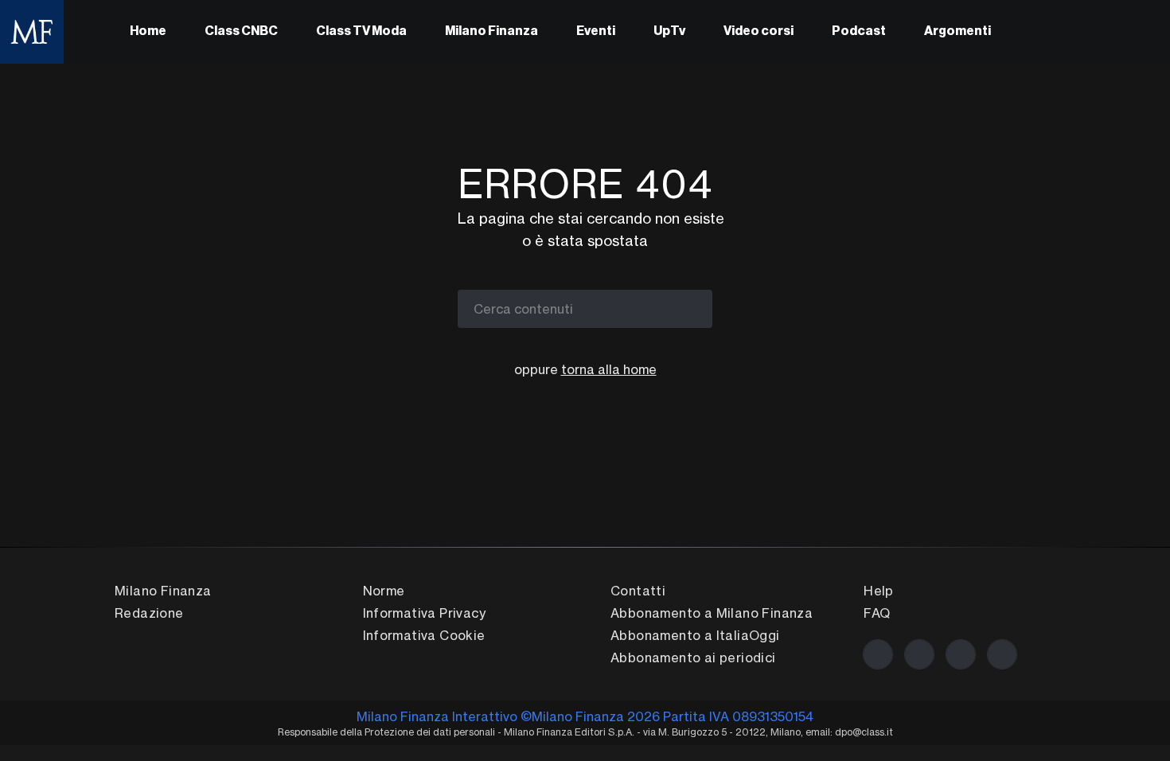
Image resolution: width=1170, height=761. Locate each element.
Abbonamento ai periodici (693, 657)
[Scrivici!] (1002, 654)
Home (148, 31)
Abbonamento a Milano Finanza (711, 613)
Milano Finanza (491, 31)
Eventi (595, 31)
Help (879, 591)
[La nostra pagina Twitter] (919, 654)
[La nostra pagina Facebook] (878, 654)
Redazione (149, 613)
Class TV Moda (361, 31)
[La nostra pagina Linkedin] (960, 654)
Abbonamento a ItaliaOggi (695, 635)
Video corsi (758, 31)
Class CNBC (241, 31)
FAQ (877, 613)
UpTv (669, 31)
